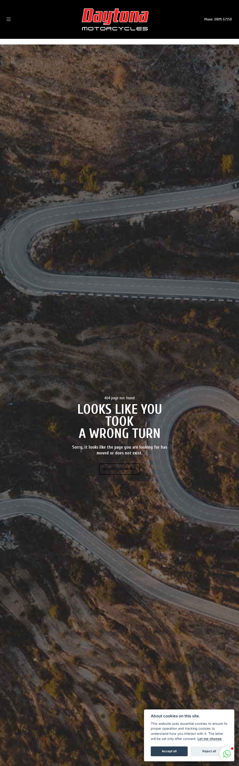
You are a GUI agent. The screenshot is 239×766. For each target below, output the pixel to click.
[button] (226, 753)
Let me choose (209, 739)
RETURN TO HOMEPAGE (119, 469)
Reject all (209, 751)
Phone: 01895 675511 (218, 19)
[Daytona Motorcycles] (115, 19)
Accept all (169, 751)
